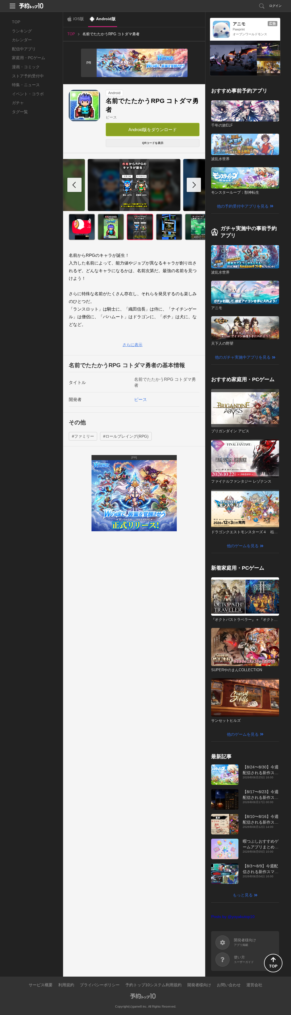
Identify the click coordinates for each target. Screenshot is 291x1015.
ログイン (275, 5)
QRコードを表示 (152, 142)
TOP (16, 22)
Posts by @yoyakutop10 (233, 916)
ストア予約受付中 (28, 76)
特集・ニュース (26, 84)
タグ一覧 (20, 111)
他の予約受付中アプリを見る (243, 206)
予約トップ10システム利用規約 (153, 985)
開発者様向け (199, 985)
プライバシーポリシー (100, 985)
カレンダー (22, 40)
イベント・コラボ (28, 94)
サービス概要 (41, 985)
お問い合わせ (229, 985)
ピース (111, 117)
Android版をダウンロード (152, 129)
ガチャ (18, 102)
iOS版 (78, 18)
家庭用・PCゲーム (28, 57)
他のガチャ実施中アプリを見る (243, 357)
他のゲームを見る (243, 545)
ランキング (22, 31)
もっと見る (243, 895)
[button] (194, 185)
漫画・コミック (26, 67)
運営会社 (254, 985)
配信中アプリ (24, 49)
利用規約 (66, 985)
